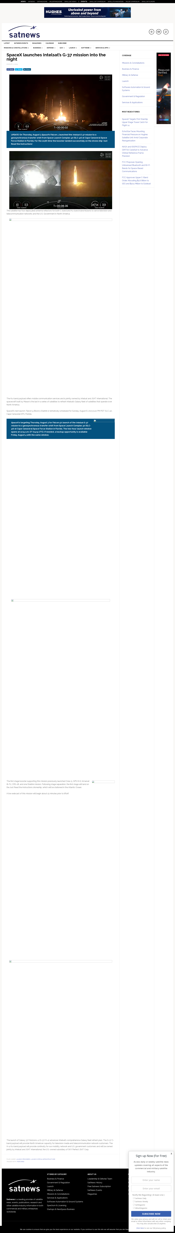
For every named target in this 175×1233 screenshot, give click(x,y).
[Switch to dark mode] (151, 31)
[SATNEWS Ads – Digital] (87, 17)
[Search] (165, 31)
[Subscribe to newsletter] (158, 31)
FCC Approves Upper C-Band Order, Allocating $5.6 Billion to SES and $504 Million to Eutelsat (136, 180)
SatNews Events (21, 43)
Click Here (140, 1228)
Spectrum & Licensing (56, 1205)
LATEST (7, 43)
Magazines (36, 43)
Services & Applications (132, 102)
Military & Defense (130, 75)
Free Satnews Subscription (99, 1186)
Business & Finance (130, 69)
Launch (125, 81)
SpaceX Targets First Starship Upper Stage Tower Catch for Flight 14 (135, 122)
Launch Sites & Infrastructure (43, 1159)
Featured (20, 1161)
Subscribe (62, 43)
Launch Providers (23, 1159)
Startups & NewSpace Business (61, 1209)
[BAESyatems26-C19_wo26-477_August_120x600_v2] (164, 123)
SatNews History (95, 1182)
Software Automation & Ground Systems (65, 1201)
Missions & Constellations (133, 63)
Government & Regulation (133, 96)
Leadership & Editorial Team (100, 1179)
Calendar (50, 43)
